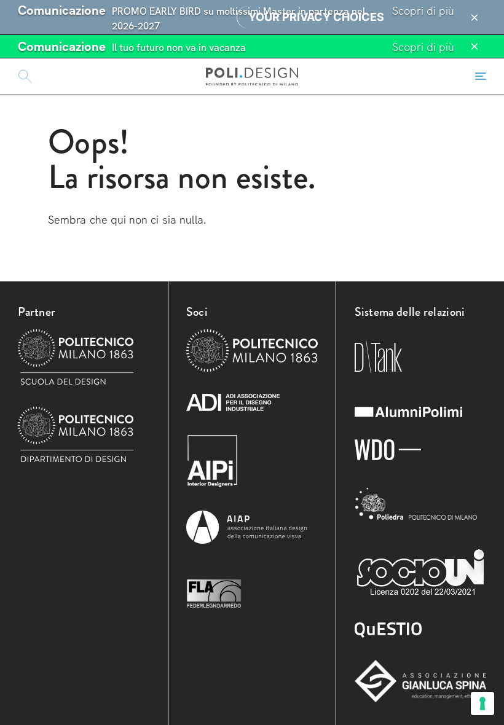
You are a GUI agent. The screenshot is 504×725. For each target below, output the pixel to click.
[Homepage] (252, 76)
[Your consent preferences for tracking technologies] (482, 703)
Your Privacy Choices (316, 16)
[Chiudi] (474, 17)
